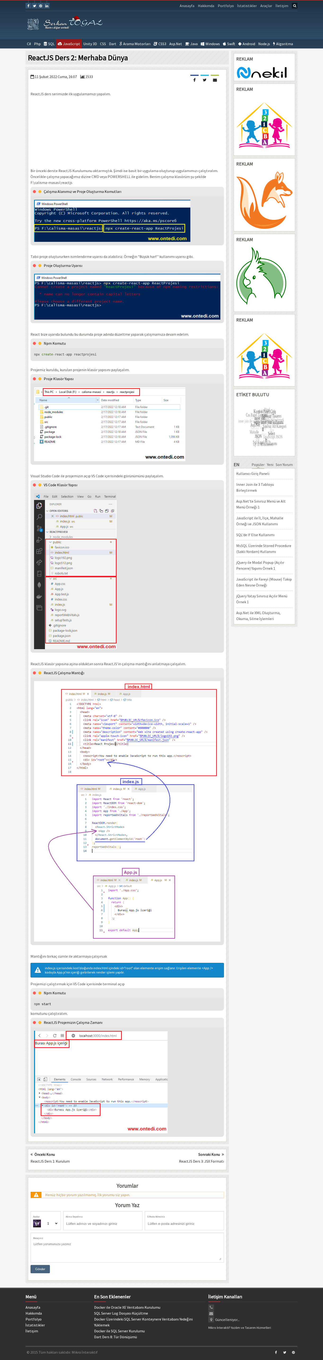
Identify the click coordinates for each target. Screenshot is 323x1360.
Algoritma (284, 43)
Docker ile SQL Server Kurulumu (119, 1331)
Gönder (40, 1269)
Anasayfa (187, 5)
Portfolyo (226, 5)
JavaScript (71, 43)
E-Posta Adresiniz (156, 1216)
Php (37, 43)
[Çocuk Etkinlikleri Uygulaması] (264, 356)
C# (29, 43)
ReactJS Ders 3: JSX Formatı (201, 1161)
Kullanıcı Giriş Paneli (252, 473)
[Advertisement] (127, 132)
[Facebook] (28, 6)
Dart (112, 43)
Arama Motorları (136, 43)
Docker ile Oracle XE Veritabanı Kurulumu (127, 1307)
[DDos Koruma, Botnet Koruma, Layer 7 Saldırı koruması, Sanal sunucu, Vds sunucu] (262, 72)
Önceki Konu (45, 1154)
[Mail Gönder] (215, 79)
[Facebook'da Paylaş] (194, 79)
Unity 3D (90, 43)
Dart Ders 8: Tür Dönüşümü (115, 1336)
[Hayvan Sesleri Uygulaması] (264, 278)
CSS (103, 43)
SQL (51, 43)
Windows (212, 43)
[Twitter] (34, 6)
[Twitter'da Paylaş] (205, 79)
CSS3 (162, 43)
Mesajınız (38, 1238)
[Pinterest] (41, 6)
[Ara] (294, 6)
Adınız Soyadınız (74, 1216)
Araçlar (266, 5)
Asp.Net (175, 43)
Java (194, 43)
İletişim (282, 5)
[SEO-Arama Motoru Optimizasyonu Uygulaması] (264, 200)
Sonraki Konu (209, 1154)
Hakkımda (206, 5)
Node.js (264, 43)
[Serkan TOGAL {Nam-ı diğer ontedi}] (65, 23)
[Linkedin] (47, 6)
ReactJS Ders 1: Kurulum (50, 1161)
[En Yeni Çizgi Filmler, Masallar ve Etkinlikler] (264, 125)
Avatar (36, 1216)
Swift (231, 43)
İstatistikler (247, 5)
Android (249, 43)
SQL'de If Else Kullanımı (255, 534)
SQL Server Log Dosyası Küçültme (121, 1313)
